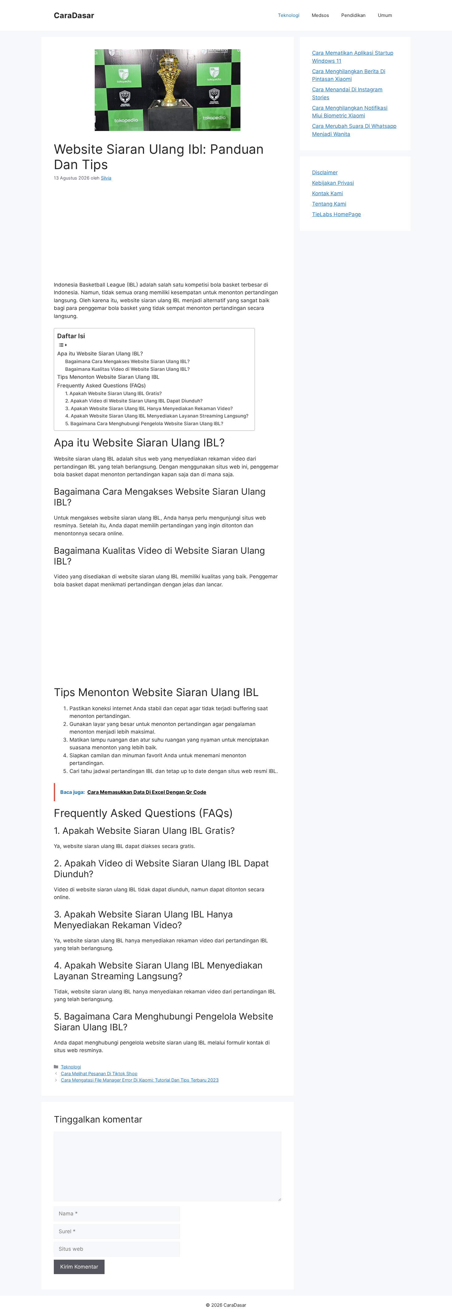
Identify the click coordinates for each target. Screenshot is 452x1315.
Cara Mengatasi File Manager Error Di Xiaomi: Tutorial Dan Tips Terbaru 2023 (140, 1080)
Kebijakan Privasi (333, 183)
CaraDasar (74, 15)
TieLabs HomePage (336, 214)
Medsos (320, 15)
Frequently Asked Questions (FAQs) (101, 385)
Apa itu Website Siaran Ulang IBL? (100, 354)
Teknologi (288, 15)
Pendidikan (353, 15)
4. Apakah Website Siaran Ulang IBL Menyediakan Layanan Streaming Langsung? (156, 416)
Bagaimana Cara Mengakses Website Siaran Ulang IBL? (127, 361)
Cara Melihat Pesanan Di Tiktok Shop (99, 1073)
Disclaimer (325, 172)
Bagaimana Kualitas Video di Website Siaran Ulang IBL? (127, 369)
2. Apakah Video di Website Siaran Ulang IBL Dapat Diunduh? (134, 401)
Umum (385, 15)
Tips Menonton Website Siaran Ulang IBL (108, 377)
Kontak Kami (327, 193)
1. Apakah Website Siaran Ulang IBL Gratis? (113, 393)
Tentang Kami (329, 204)
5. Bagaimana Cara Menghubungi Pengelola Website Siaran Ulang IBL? (144, 423)
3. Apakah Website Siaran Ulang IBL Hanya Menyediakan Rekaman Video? (149, 408)
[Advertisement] (167, 235)
